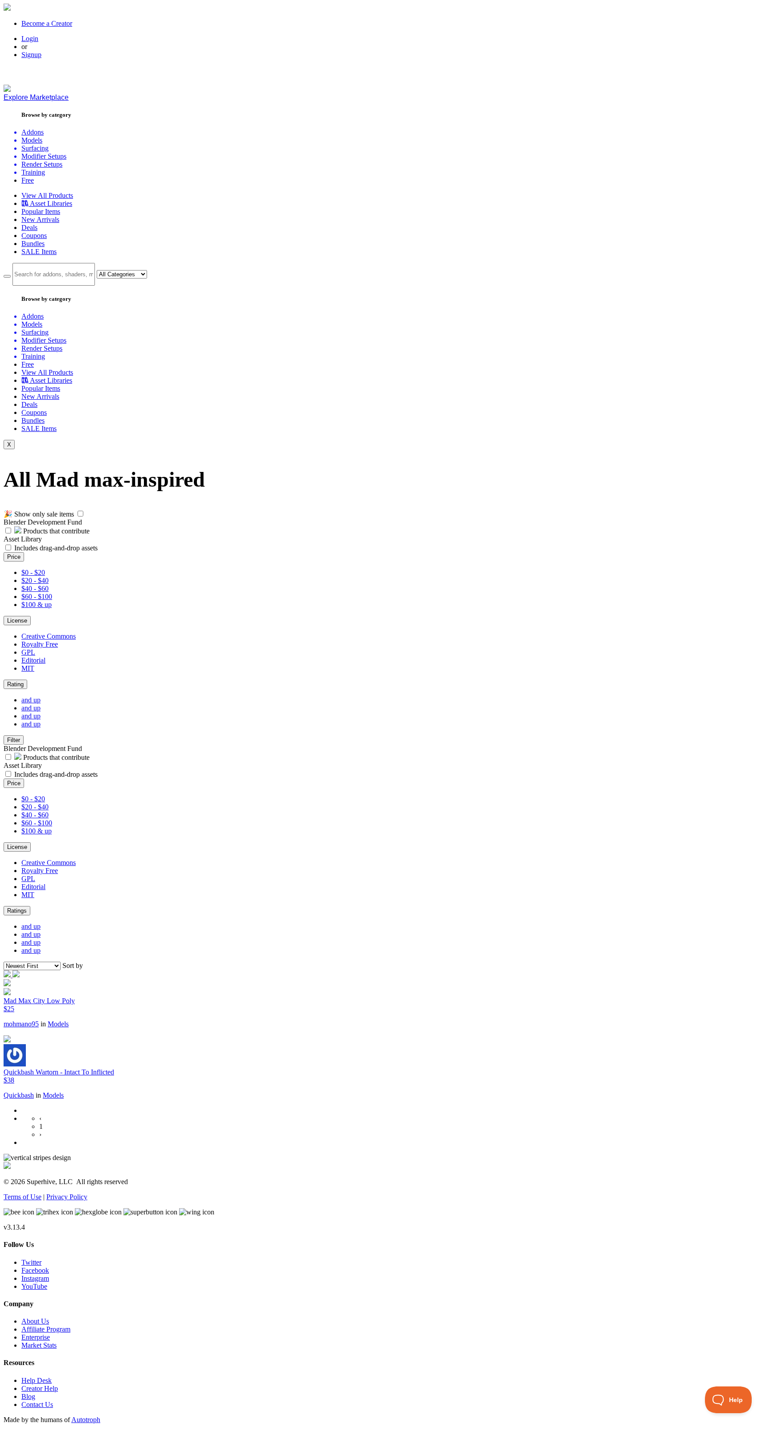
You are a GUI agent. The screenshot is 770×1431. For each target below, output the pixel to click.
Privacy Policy (66, 1197)
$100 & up (36, 604)
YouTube (34, 1286)
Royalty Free (39, 644)
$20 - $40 (35, 580)
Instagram (35, 1278)
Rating (15, 684)
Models (58, 1024)
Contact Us (37, 1404)
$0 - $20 (33, 572)
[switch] (80, 514)
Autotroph (85, 1419)
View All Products (47, 195)
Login (29, 38)
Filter (13, 740)
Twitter (31, 1262)
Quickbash (19, 1095)
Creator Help (39, 1388)
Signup (31, 54)
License (17, 620)
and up (31, 700)
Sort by (72, 965)
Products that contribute (55, 531)
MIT (27, 668)
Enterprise (35, 1337)
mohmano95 (21, 1024)
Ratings (17, 910)
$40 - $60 (35, 588)
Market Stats (39, 1345)
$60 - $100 (36, 596)
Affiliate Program (45, 1329)
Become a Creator (46, 23)
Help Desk (36, 1380)
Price (13, 557)
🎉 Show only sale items (39, 514)
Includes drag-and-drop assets (56, 548)
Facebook (35, 1270)
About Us (35, 1321)
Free (27, 180)
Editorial (33, 660)
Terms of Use (22, 1197)
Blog (28, 1396)
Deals (29, 227)
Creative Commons (48, 636)
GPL (28, 652)
